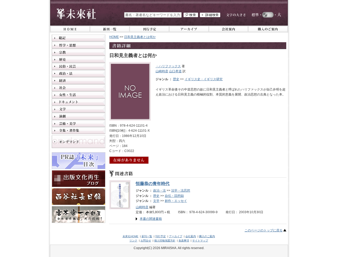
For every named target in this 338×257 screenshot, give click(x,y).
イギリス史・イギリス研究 (204, 79)
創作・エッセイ (176, 201)
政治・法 (159, 190)
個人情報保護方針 (164, 240)
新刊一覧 (147, 236)
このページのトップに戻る (264, 230)
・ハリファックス (168, 66)
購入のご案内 (207, 236)
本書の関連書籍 (151, 219)
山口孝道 (175, 71)
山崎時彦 (162, 71)
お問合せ (145, 240)
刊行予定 (160, 236)
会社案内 (190, 236)
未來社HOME (130, 236)
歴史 (176, 79)
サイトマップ (200, 240)
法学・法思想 (180, 190)
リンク (133, 240)
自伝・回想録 (174, 196)
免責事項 (184, 240)
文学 (156, 201)
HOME (114, 37)
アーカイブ (175, 236)
